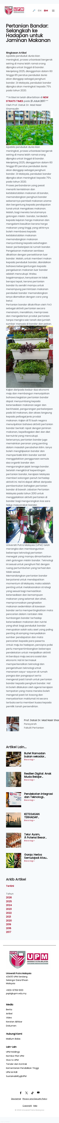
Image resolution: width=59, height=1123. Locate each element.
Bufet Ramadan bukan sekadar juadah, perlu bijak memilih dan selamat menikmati (38, 755)
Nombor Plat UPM (15, 1055)
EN (39, 10)
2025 (9, 901)
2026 (9, 897)
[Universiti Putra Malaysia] (14, 10)
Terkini (10, 886)
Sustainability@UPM (16, 1076)
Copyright (27, 1105)
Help (35, 1105)
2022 (9, 913)
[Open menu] (53, 10)
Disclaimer (16, 1098)
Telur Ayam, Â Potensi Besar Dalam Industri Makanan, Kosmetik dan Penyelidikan (37, 836)
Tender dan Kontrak (16, 1064)
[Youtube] (38, 1092)
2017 (8, 932)
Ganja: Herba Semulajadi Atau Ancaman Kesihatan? (38, 856)
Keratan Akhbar (14, 1021)
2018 (8, 928)
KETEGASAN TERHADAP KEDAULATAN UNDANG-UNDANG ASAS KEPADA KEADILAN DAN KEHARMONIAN (36, 815)
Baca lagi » (29, 759)
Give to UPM (12, 1059)
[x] (26, 1092)
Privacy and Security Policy (35, 1098)
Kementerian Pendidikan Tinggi (22, 1068)
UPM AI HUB (11, 1072)
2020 (9, 920)
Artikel (9, 1013)
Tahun (9, 893)
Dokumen (11, 1025)
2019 (8, 924)
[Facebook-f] (20, 1092)
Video (9, 1017)
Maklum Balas (13, 1038)
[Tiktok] (32, 1092)
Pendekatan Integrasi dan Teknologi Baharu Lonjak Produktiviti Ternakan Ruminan (38, 795)
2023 (9, 909)
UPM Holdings (13, 1051)
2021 (8, 916)
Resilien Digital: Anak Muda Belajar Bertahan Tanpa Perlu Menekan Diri (37, 775)
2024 (9, 905)
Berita (9, 1009)
